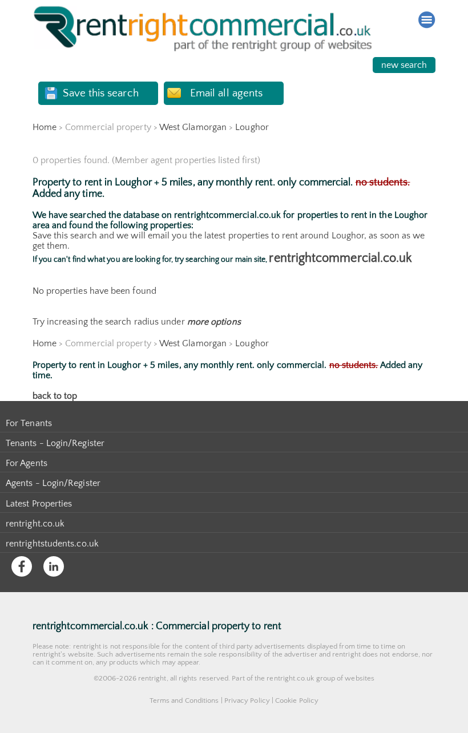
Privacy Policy (247, 700)
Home (45, 127)
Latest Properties (39, 504)
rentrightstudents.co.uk (52, 543)
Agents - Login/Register (53, 483)
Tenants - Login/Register (55, 443)
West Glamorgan (193, 127)
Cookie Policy (296, 700)
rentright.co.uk (35, 524)
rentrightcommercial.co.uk (340, 258)
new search (404, 65)
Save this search (100, 93)
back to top (55, 396)
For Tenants (29, 423)
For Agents (26, 463)
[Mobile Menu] (426, 20)
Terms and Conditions (184, 700)
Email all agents (226, 93)
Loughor (252, 127)
